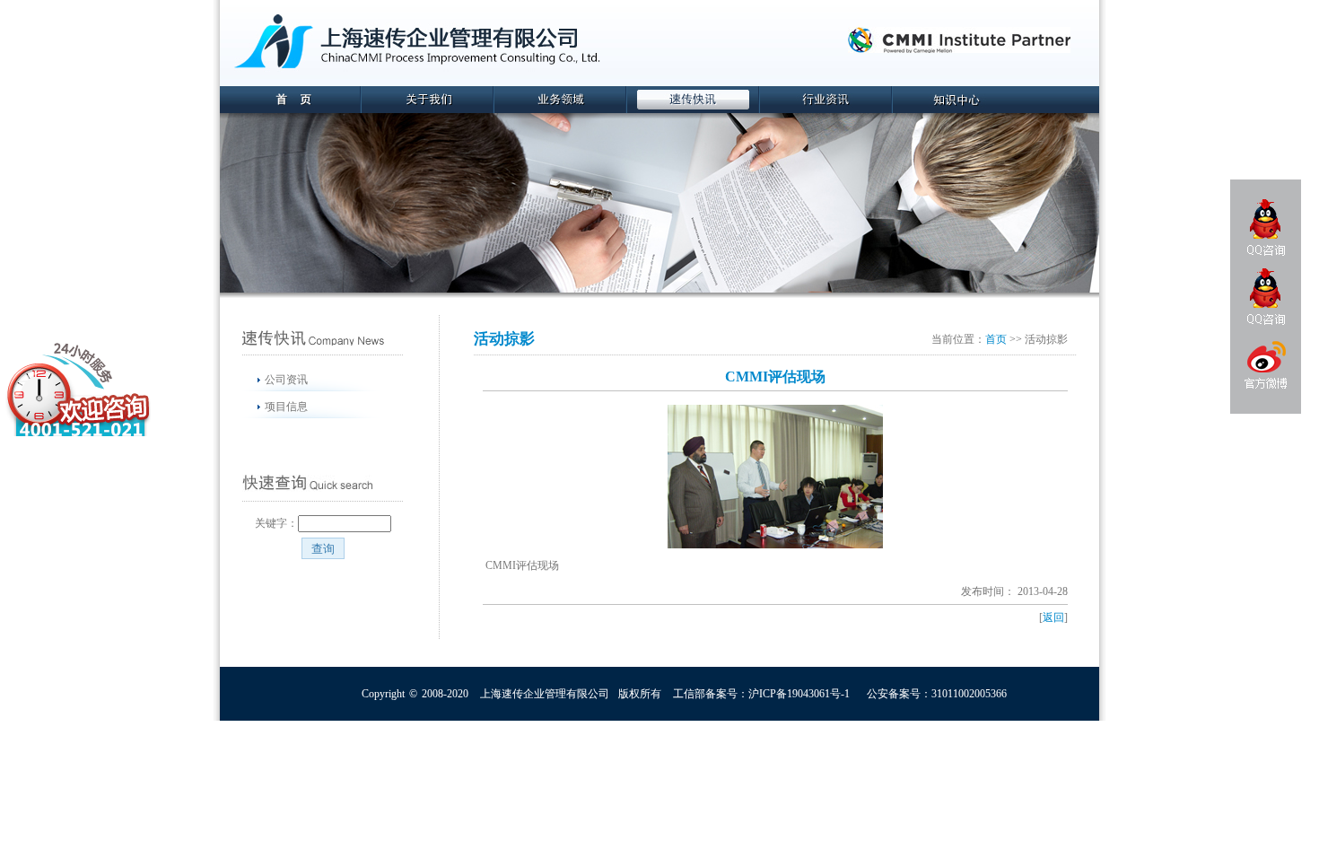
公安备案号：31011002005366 (937, 693)
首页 (996, 339)
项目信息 (286, 406)
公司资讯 (286, 379)
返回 (1053, 617)
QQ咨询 (1266, 227)
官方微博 (1265, 368)
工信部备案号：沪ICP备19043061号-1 (761, 693)
